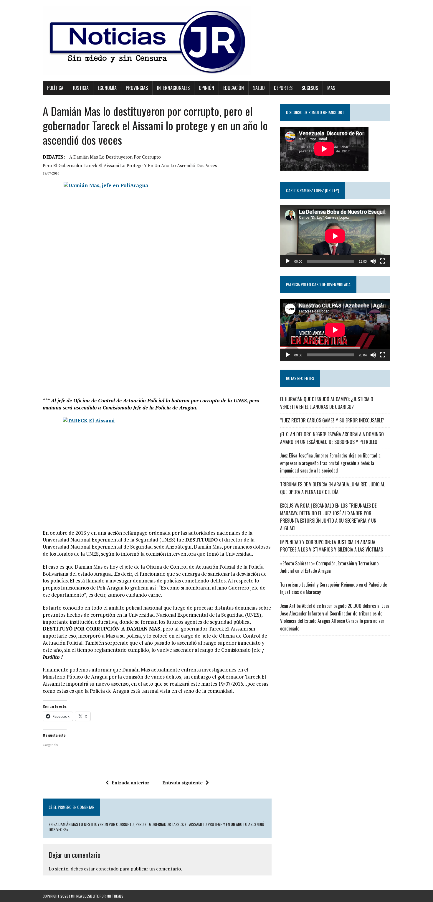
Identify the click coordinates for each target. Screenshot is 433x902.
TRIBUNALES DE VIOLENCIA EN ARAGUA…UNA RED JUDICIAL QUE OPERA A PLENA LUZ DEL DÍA (332, 488)
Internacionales (173, 87)
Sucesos (310, 87)
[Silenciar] (373, 261)
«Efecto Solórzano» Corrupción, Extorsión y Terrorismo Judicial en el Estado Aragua (329, 567)
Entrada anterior (130, 782)
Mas (331, 87)
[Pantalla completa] (383, 261)
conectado (107, 868)
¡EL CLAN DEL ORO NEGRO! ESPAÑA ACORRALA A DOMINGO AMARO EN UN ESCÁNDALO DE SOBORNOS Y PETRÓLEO (332, 438)
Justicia (80, 87)
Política (55, 87)
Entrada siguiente (182, 782)
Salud (259, 87)
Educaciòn (233, 87)
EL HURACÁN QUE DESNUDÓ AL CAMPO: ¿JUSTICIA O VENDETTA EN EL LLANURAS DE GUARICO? (326, 403)
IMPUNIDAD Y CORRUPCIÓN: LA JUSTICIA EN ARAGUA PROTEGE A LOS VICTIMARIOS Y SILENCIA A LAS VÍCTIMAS (331, 546)
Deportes (283, 87)
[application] (335, 236)
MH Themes (115, 895)
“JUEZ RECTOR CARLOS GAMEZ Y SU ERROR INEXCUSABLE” (332, 420)
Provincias (137, 87)
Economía (107, 87)
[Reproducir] (288, 261)
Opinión (206, 87)
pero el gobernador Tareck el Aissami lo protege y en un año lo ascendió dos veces (130, 165)
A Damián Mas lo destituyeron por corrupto (115, 157)
